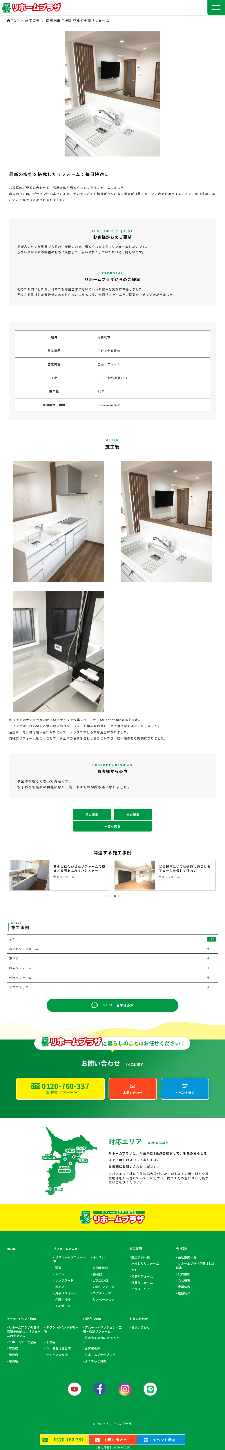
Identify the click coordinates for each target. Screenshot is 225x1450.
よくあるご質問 (95, 1361)
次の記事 (133, 814)
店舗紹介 (184, 1293)
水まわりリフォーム (145, 1264)
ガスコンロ (100, 1280)
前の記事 (91, 814)
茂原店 (13, 1355)
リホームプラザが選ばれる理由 (195, 1266)
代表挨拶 (184, 1274)
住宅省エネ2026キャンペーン (103, 1340)
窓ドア (59, 1287)
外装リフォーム (66, 1293)
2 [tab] (110, 896)
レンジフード (64, 1280)
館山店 (13, 1361)
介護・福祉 (63, 1299)
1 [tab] (106, 896)
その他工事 (63, 1306)
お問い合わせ (140, 1327)
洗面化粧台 (100, 1268)
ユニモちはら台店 (58, 1348)
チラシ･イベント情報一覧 (61, 1329)
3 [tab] (115, 896)
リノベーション (103, 1299)
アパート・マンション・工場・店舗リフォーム (102, 1329)
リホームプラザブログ (100, 1355)
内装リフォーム (103, 1287)
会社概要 (184, 1280)
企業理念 (184, 1287)
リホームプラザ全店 (22, 1342)
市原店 (13, 1348)
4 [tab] (119, 896)
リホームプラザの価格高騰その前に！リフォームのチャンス (24, 1331)
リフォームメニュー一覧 (69, 1259)
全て (111, 939)
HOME (11, 1249)
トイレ (59, 1274)
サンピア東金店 (57, 1355)
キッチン (99, 1257)
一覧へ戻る (112, 826)
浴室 (58, 1268)
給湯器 (97, 1274)
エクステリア (102, 1293)
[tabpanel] (59, 875)
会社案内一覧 (187, 1257)
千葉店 (50, 1342)
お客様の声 (92, 1348)
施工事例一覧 (140, 1257)
